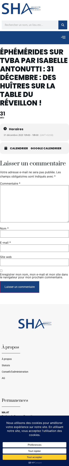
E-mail (5, 242)
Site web (6, 256)
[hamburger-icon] (63, 37)
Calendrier (19, 148)
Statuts (6, 365)
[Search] (62, 25)
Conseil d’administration (15, 371)
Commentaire (10, 183)
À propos (7, 359)
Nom (4, 228)
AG (3, 378)
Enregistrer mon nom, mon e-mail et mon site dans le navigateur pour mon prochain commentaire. (34, 276)
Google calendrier (46, 148)
